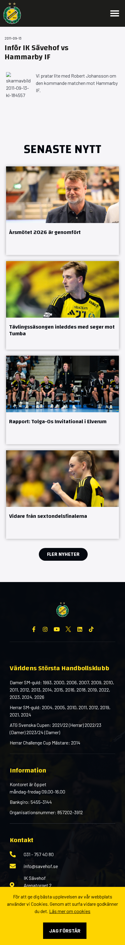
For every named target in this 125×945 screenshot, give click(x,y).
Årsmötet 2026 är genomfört (45, 232)
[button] (114, 13)
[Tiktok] (91, 629)
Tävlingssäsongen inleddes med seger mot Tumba (62, 330)
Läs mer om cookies (69, 911)
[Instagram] (45, 629)
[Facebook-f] (33, 629)
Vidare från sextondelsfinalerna (48, 516)
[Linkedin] (80, 629)
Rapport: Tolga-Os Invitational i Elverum (57, 422)
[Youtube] (56, 629)
